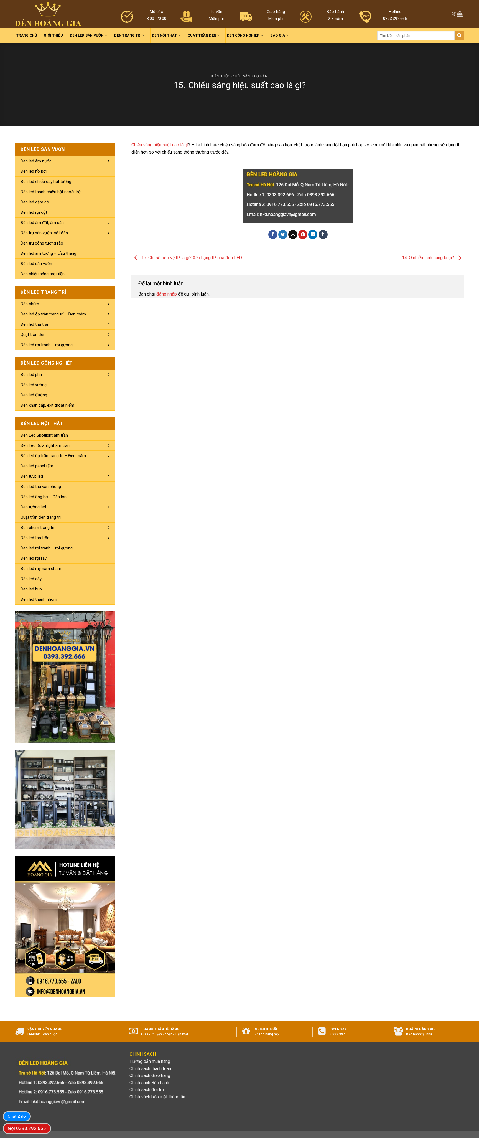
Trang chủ (26, 35)
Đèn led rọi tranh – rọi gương (47, 344)
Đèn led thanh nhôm (39, 599)
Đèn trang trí (127, 35)
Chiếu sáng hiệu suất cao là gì (159, 144)
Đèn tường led (33, 507)
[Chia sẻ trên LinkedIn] (312, 234)
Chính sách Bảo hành (149, 1082)
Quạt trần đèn (202, 35)
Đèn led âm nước (36, 161)
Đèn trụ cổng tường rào (42, 243)
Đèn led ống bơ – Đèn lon (44, 496)
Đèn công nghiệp (243, 35)
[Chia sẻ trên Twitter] (282, 234)
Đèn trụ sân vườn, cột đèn (44, 232)
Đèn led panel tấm (37, 466)
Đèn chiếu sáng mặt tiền (43, 273)
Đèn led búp (31, 589)
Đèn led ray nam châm (41, 568)
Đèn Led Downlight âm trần (45, 445)
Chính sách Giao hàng (149, 1075)
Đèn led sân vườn (87, 35)
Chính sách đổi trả (146, 1089)
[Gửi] (459, 35)
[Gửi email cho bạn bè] (292, 234)
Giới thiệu (53, 35)
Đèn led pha (31, 374)
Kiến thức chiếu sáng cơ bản (239, 76)
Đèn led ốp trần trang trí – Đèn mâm (53, 314)
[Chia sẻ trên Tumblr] (323, 234)
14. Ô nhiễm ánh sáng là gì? (428, 258)
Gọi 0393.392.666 (27, 1128)
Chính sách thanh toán (150, 1068)
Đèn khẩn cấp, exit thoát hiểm (47, 405)
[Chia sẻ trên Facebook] (272, 234)
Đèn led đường (34, 395)
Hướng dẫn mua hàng (149, 1061)
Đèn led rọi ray (34, 558)
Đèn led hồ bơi (34, 171)
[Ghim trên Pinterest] (302, 234)
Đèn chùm (30, 303)
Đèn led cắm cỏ (35, 202)
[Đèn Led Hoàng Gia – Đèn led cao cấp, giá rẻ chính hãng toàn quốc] (48, 14)
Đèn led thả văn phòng (41, 486)
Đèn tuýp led (32, 476)
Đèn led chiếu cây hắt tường (46, 181)
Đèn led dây (31, 578)
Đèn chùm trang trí (37, 527)
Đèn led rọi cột (34, 212)
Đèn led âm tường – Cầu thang (48, 253)
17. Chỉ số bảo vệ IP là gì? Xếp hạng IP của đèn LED (191, 258)
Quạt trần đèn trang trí (41, 517)
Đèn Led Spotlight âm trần (44, 435)
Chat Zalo (17, 1116)
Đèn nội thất (164, 35)
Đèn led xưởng (34, 384)
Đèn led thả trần (35, 324)
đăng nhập (166, 294)
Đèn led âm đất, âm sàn (42, 222)
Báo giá (277, 35)
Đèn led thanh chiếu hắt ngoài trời (51, 191)
